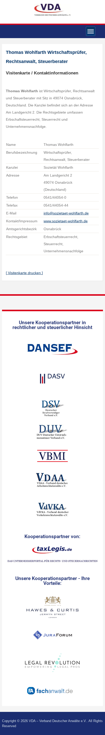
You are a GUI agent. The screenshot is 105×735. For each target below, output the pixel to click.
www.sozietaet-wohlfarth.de (66, 221)
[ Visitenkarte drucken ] (24, 273)
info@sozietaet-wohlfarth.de (66, 213)
